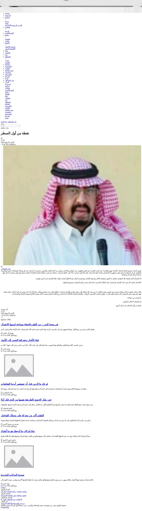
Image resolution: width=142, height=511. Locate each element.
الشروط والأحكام (13, 503)
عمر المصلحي (5, 269)
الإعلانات (19, 499)
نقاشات (7, 53)
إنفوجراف (8, 74)
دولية (7, 23)
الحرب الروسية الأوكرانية (13, 25)
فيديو (6, 78)
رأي (6, 55)
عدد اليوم (4, 122)
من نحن (22, 503)
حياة (6, 51)
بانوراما (7, 76)
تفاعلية (7, 64)
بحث (2, 124)
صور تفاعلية (9, 70)
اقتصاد (7, 43)
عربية (7, 21)
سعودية (7, 39)
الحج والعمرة (9, 33)
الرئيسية (8, 15)
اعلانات (7, 68)
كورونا (7, 31)
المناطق (8, 57)
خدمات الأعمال (10, 47)
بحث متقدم (5, 128)
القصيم (7, 62)
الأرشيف (4, 503)
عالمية (7, 41)
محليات (7, 27)
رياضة (7, 35)
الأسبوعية (8, 66)
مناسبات (8, 72)
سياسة (7, 17)
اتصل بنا (3, 499)
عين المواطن (9, 80)
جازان (7, 60)
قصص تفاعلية (21, 495)
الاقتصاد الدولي (10, 49)
